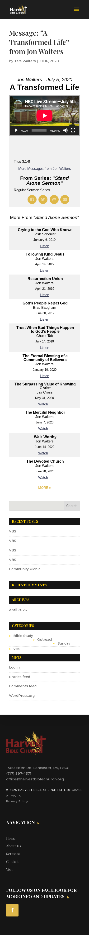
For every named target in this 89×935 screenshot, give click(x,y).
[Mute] (65, 130)
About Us (13, 846)
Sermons (13, 853)
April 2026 (18, 610)
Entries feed (19, 677)
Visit (9, 869)
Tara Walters (25, 61)
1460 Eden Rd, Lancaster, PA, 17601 (38, 767)
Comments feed (23, 686)
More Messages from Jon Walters (44, 168)
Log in (14, 667)
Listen (44, 246)
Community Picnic (24, 569)
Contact (12, 861)
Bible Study (23, 636)
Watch (43, 404)
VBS (12, 531)
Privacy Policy (17, 801)
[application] (44, 115)
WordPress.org (22, 695)
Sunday (64, 643)
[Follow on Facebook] (12, 910)
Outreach (45, 639)
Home (11, 838)
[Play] (16, 130)
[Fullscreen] (73, 130)
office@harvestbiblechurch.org (35, 779)
